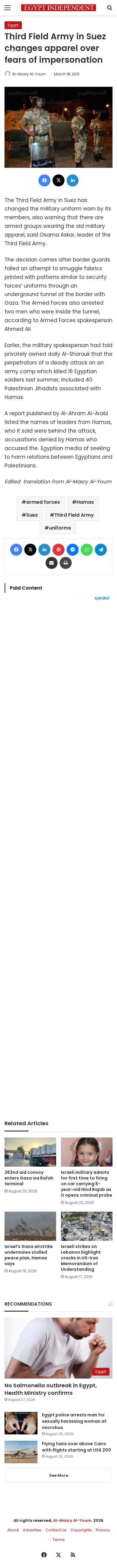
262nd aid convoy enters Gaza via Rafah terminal (28, 1178)
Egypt (13, 25)
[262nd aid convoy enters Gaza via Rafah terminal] (30, 1152)
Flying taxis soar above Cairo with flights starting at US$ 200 (76, 1447)
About (13, 1530)
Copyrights (81, 1530)
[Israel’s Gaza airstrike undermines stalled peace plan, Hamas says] (30, 1226)
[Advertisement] (58, 860)
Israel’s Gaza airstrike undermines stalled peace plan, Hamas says (28, 1255)
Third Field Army (74, 515)
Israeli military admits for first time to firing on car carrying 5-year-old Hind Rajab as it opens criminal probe (86, 1183)
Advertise (32, 1530)
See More (58, 1475)
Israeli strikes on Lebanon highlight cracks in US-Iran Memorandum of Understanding (81, 1257)
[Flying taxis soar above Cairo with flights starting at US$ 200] (21, 1452)
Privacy (103, 1530)
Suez (32, 515)
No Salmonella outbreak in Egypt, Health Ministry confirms (50, 1389)
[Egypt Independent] (58, 7)
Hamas (85, 502)
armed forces (43, 502)
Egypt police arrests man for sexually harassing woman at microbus (74, 1421)
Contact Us (56, 1530)
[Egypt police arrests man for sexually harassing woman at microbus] (21, 1423)
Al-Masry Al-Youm (29, 74)
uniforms (60, 527)
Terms (58, 1539)
